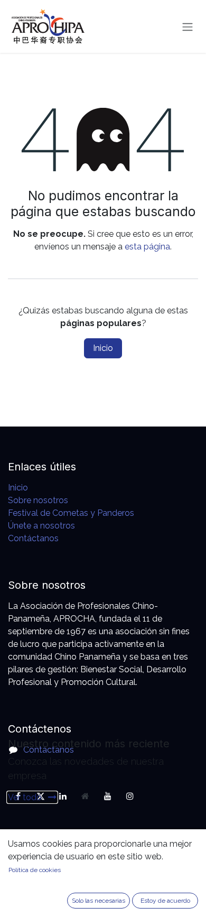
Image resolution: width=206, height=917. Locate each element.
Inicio (103, 348)
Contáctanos (33, 538)
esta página (147, 247)
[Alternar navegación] (187, 26)
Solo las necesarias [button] (98, 900)
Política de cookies (34, 870)
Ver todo (26, 797)
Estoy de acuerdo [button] (165, 900)
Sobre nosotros (38, 500)
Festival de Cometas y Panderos (71, 513)
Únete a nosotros (41, 526)
